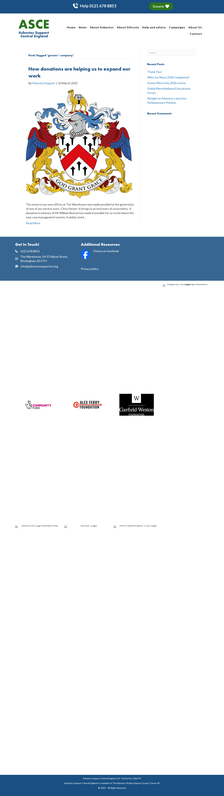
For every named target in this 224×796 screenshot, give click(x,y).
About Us (195, 27)
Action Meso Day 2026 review (166, 83)
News (83, 27)
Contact (196, 33)
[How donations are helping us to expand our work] (79, 143)
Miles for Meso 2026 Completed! (168, 77)
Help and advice (154, 27)
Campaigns (177, 27)
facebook (113, 251)
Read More (33, 223)
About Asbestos (102, 27)
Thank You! (154, 72)
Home (71, 27)
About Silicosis (128, 27)
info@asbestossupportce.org (39, 266)
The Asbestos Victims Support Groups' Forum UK (136, 783)
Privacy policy (89, 269)
